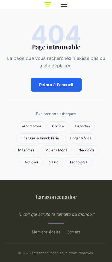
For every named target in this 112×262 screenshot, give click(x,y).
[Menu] (64, 5)
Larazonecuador (56, 196)
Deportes (82, 126)
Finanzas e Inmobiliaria (40, 138)
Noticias (31, 162)
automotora (31, 126)
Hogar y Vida (80, 138)
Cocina (58, 126)
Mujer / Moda (56, 150)
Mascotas (26, 150)
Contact (73, 232)
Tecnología (78, 162)
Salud (53, 162)
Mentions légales (46, 232)
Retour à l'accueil (56, 84)
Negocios (86, 150)
